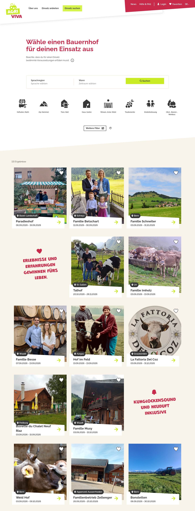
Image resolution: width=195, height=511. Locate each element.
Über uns (33, 8)
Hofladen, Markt (23, 112)
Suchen (146, 81)
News (133, 4)
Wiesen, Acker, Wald (108, 112)
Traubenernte (130, 112)
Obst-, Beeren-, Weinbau (171, 113)
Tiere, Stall (65, 112)
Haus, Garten (87, 112)
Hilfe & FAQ (145, 4)
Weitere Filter (93, 128)
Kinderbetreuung (150, 112)
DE (186, 4)
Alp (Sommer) (44, 112)
